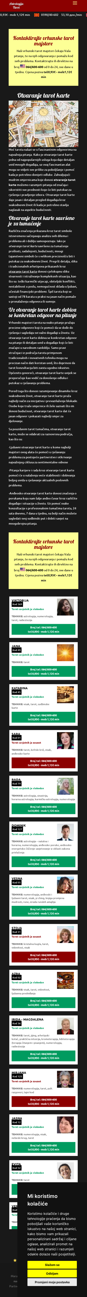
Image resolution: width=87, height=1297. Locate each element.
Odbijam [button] (52, 1273)
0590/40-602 (58, 15)
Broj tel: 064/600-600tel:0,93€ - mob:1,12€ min (43, 625)
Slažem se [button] (52, 1265)
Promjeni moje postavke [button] (52, 1282)
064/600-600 (34, 67)
